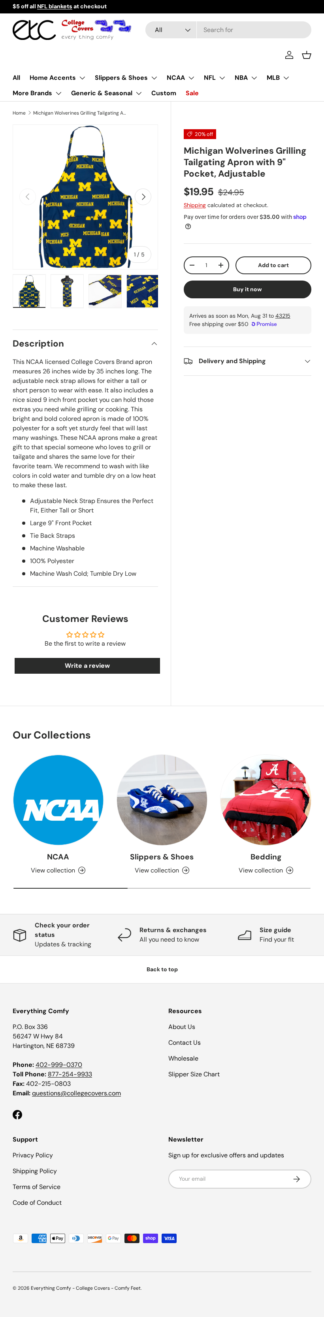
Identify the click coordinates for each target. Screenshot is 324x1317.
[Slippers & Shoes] (162, 800)
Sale (192, 93)
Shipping (195, 205)
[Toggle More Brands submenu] (58, 93)
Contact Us (184, 1042)
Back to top (162, 969)
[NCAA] (58, 800)
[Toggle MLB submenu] (286, 78)
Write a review (87, 665)
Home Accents (53, 77)
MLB (273, 77)
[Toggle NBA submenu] (254, 78)
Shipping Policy (35, 1171)
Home (19, 113)
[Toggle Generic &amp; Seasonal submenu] (138, 93)
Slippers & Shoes (121, 77)
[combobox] (228, 29)
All (16, 77)
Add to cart (273, 265)
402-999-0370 (59, 1065)
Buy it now (247, 289)
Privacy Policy (33, 1155)
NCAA (176, 77)
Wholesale (183, 1058)
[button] (306, 55)
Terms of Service (36, 1187)
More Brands (32, 93)
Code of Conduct (37, 1202)
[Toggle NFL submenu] (222, 78)
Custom (163, 93)
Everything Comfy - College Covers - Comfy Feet (86, 1288)
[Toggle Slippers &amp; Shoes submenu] (154, 78)
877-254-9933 (70, 1074)
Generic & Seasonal (101, 93)
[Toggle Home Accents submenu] (82, 78)
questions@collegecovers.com (76, 1093)
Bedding (266, 857)
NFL (210, 77)
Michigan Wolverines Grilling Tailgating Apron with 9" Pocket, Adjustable (80, 113)
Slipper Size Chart (194, 1074)
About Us (181, 1027)
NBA (241, 77)
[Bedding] (265, 800)
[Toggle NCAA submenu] (191, 78)
